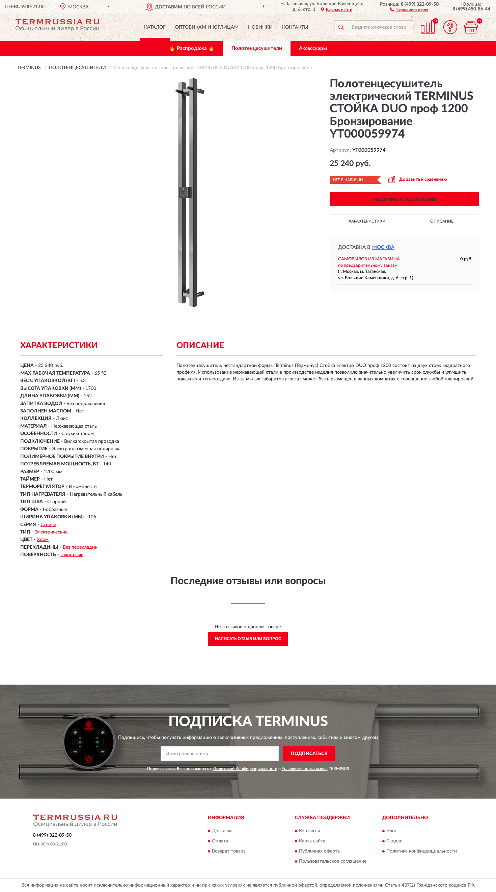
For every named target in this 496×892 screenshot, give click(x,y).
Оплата (220, 841)
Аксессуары (313, 48)
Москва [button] (383, 247)
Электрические (51, 532)
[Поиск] (341, 27)
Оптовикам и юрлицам (207, 27)
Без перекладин (80, 547)
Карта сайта (312, 841)
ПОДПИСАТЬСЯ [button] (309, 753)
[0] (470, 27)
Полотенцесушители (256, 48)
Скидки (394, 841)
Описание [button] (441, 221)
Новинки (260, 27)
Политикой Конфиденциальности (245, 769)
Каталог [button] (155, 27)
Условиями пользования (305, 769)
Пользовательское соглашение (332, 861)
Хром (43, 539)
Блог (391, 831)
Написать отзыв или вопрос (248, 639)
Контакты (295, 27)
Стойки (48, 524)
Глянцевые (71, 554)
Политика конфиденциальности (421, 851)
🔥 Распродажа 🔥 (192, 48)
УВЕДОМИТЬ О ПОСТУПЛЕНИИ (404, 199)
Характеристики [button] (367, 221)
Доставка (222, 831)
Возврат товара (229, 851)
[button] (409, 9)
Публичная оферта (319, 851)
